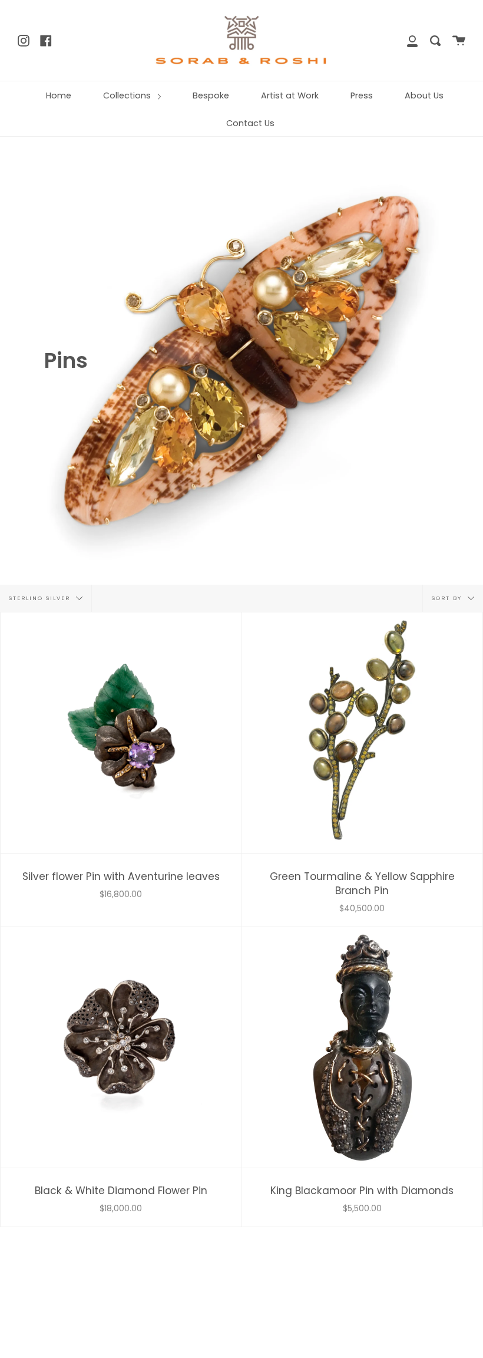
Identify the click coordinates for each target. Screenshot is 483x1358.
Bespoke (211, 95)
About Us (424, 95)
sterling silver (41, 598)
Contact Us (250, 123)
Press (361, 95)
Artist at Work (290, 95)
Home (58, 95)
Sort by (448, 598)
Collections (128, 95)
